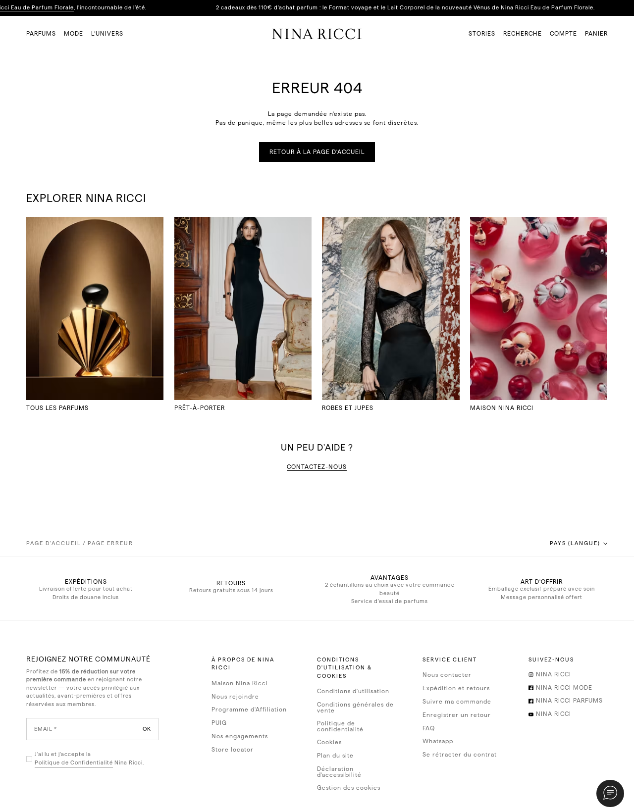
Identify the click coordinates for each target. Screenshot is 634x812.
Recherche (522, 34)
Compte (563, 34)
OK (147, 729)
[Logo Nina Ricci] (317, 34)
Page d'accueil (53, 543)
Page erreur (110, 543)
